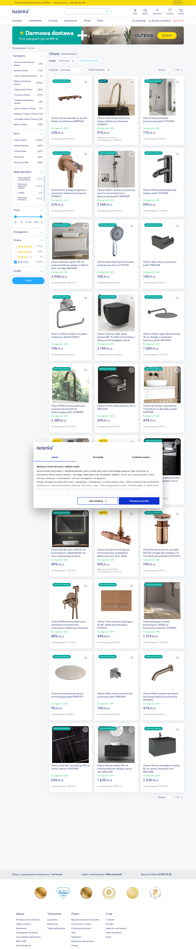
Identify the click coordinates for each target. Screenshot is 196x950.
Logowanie (52, 920)
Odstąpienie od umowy (27, 933)
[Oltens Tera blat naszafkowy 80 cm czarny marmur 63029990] (70, 744)
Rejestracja (52, 924)
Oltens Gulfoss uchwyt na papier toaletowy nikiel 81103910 (69, 336)
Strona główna (19, 48)
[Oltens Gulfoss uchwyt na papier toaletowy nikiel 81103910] (70, 313)
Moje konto (157, 14)
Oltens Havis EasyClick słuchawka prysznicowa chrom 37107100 (115, 264)
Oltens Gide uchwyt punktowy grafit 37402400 (159, 264)
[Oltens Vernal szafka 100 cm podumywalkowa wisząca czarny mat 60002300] (116, 744)
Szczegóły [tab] (98, 457)
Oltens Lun (19, 157)
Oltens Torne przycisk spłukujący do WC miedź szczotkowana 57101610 (115, 624)
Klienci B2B (21, 941)
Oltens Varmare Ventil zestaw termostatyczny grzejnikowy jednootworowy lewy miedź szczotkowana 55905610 (113, 553)
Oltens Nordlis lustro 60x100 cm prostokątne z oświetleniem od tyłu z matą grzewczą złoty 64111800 (68, 553)
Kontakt (109, 924)
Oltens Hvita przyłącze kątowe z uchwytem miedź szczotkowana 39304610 (69, 193)
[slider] (15, 216)
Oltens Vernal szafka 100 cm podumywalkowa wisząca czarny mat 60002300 (114, 768)
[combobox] (71, 70)
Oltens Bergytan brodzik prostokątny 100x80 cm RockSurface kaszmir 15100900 (159, 624)
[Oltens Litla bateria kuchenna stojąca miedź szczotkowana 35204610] (116, 97)
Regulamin (76, 937)
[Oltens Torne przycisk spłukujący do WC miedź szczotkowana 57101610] (116, 600)
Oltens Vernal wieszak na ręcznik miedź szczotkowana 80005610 (69, 120)
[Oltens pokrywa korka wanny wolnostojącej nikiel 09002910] (70, 672)
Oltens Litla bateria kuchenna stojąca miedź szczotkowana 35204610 (113, 121)
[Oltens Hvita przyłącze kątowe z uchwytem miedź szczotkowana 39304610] (70, 169)
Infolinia (145, 14)
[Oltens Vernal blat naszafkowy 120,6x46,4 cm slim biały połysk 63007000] (162, 384)
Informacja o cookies (81, 924)
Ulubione (170, 14)
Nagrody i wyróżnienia (116, 928)
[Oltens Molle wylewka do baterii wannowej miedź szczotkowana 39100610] (162, 672)
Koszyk (181, 14)
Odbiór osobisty (23, 924)
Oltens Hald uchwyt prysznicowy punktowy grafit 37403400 (115, 695)
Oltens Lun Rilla (21, 162)
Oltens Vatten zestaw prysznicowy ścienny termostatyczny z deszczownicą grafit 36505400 (116, 193)
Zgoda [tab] (55, 457)
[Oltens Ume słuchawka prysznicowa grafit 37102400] (162, 97)
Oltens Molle (20, 151)
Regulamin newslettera (82, 941)
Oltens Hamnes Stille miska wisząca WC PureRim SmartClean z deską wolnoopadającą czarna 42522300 (116, 337)
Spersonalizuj (96, 501)
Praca (108, 937)
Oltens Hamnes (21, 146)
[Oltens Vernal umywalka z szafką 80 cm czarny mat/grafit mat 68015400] (162, 744)
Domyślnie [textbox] (66, 70)
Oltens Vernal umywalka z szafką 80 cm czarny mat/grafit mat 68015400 (161, 768)
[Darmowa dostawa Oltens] (98, 35)
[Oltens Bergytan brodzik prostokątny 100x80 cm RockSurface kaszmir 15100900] (162, 600)
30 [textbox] (108, 70)
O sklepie (110, 920)
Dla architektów (23, 946)
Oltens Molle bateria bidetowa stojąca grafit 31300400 (159, 192)
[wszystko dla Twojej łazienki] (27, 9)
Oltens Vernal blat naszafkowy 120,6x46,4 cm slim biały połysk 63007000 (160, 409)
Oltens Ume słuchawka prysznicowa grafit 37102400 (158, 120)
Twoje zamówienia (56, 928)
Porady (74, 946)
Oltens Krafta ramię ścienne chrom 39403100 (116, 407)
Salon (135, 14)
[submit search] (106, 11)
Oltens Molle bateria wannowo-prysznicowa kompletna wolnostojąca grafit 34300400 (68, 409)
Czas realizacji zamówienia (28, 937)
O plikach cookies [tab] (141, 457)
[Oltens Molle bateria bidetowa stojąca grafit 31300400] (162, 169)
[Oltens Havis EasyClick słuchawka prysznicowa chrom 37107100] (116, 241)
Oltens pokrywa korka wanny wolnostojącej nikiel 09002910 (67, 695)
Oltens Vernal (20, 140)
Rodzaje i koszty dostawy (28, 920)
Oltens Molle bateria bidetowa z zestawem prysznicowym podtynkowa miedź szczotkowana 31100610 (69, 625)
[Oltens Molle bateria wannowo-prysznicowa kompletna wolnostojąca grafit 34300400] (70, 384)
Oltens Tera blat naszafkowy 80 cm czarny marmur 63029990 (70, 767)
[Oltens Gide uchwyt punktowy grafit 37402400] (162, 241)
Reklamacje (21, 928)
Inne (73, 933)
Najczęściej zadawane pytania (85, 920)
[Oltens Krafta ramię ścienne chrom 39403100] (116, 384)
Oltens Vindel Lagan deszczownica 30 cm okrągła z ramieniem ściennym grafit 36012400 (162, 337)
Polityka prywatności (81, 928)
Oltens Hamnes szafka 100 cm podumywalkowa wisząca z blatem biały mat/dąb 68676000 (70, 265)
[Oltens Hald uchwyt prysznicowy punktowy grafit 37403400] (116, 672)
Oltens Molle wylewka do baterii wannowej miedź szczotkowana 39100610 (160, 696)
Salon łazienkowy (114, 933)
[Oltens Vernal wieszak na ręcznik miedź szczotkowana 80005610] (70, 97)
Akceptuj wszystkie (139, 501)
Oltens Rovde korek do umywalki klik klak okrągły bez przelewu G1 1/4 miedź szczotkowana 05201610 (161, 553)
